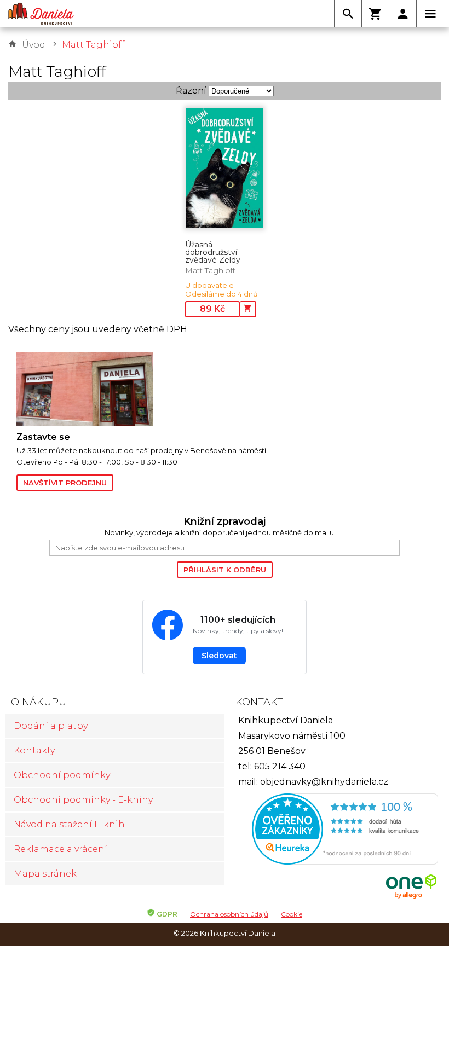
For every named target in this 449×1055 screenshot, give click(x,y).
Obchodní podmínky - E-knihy (83, 800)
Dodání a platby (51, 726)
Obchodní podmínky (62, 775)
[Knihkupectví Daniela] (41, 13)
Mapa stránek (45, 873)
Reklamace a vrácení (60, 849)
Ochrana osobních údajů (229, 914)
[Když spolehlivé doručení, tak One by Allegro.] (411, 897)
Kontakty (34, 750)
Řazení (191, 90)
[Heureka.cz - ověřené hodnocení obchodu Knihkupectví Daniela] (334, 830)
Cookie (291, 914)
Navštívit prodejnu (65, 482)
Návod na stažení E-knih (69, 824)
